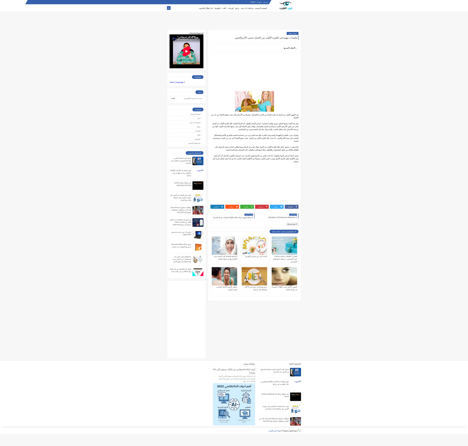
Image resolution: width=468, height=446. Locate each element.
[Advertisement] (234, 21)
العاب (224, 8)
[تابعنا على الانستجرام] (168, 2)
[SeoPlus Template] (299, 430)
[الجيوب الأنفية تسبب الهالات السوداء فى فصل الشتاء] (284, 276)
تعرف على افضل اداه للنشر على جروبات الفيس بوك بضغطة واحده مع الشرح (180, 197)
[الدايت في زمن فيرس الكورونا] (254, 246)
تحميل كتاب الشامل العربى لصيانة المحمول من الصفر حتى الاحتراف (181, 160)
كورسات (231, 8)
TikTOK (252, 2)
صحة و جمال (292, 33)
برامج (237, 8)
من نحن (265, 2)
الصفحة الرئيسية (261, 8)
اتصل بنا (259, 2)
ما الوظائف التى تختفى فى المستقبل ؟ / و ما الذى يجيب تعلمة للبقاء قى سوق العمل (181, 259)
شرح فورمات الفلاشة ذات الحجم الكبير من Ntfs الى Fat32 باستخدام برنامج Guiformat (180, 222)
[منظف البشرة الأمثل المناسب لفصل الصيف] (224, 276)
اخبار (198, 118)
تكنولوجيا (218, 8)
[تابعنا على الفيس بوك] (172, 2)
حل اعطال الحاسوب (206, 8)
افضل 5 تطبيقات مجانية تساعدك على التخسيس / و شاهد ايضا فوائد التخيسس (285, 259)
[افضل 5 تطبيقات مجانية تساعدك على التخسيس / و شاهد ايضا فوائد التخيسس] (284, 246)
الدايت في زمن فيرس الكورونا (256, 256)
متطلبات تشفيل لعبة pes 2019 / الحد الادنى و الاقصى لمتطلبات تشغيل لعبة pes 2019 (180, 209)
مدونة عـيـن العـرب (274, 431)
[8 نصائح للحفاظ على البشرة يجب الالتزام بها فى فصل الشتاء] (224, 246)
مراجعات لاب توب (247, 8)
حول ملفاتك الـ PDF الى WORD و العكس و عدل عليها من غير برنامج (181, 172)
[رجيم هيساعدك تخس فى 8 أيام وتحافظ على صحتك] (254, 276)
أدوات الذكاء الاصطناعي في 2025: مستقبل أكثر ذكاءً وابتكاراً (234, 371)
